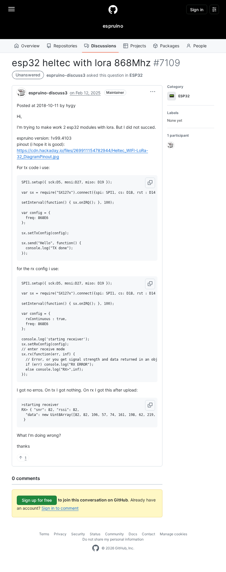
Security (78, 534)
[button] (152, 91)
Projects (138, 45)
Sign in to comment (60, 508)
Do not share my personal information (113, 539)
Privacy (60, 534)
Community (114, 534)
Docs (133, 534)
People (200, 45)
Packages (169, 45)
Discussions (103, 45)
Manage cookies (173, 534)
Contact (148, 534)
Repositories (65, 45)
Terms (44, 534)
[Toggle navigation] (11, 9)
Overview (30, 45)
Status (95, 534)
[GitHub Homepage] (95, 548)
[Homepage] (113, 9)
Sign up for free (37, 500)
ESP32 (136, 75)
